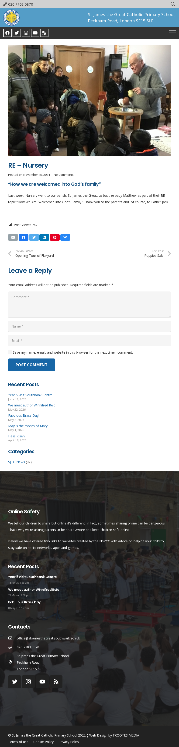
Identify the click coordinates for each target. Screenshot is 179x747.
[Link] (11, 18)
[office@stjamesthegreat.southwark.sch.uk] (12, 638)
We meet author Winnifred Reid (31, 405)
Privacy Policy (69, 742)
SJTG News (16, 462)
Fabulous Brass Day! (23, 415)
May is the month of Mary (28, 426)
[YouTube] (35, 33)
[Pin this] (55, 237)
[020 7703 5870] (12, 647)
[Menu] (172, 33)
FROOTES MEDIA (126, 735)
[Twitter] (17, 33)
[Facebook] (7, 33)
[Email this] (13, 237)
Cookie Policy (43, 742)
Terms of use (18, 742)
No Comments (64, 175)
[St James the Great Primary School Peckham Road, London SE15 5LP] (12, 662)
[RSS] (44, 33)
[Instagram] (26, 33)
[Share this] (23, 237)
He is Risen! (16, 436)
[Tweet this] (34, 237)
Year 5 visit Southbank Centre (30, 395)
